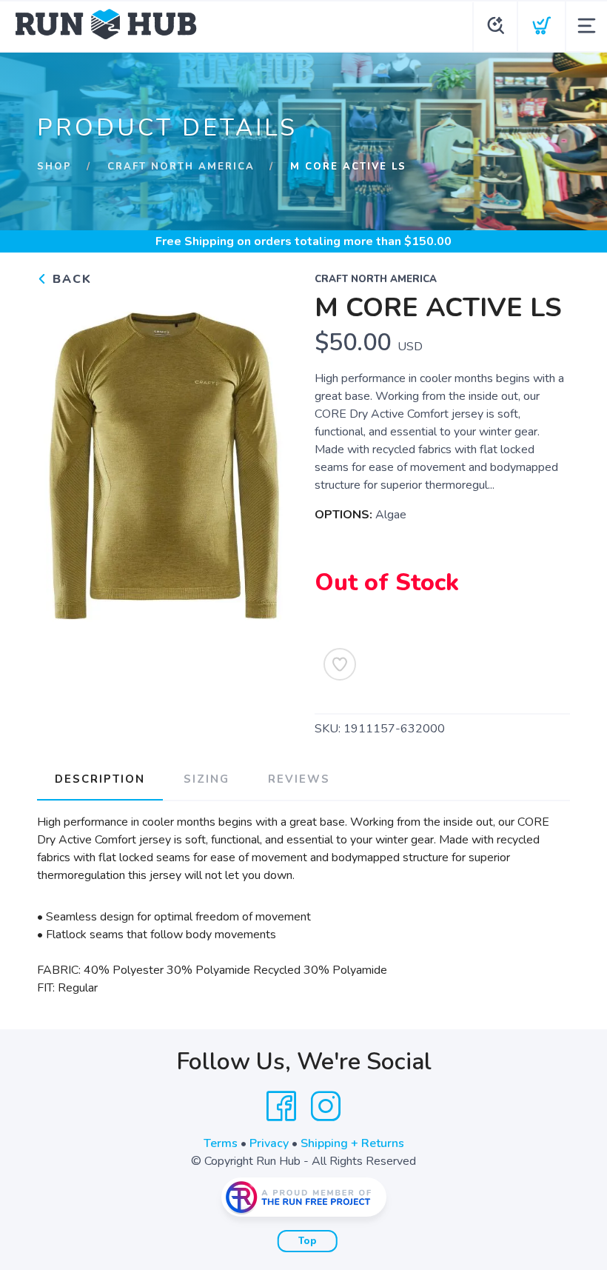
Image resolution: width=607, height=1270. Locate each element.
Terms (221, 1143)
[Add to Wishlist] (339, 664)
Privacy (269, 1143)
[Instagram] (326, 1106)
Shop (54, 166)
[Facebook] (281, 1106)
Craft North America (181, 166)
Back (70, 279)
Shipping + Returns (352, 1143)
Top (307, 1241)
